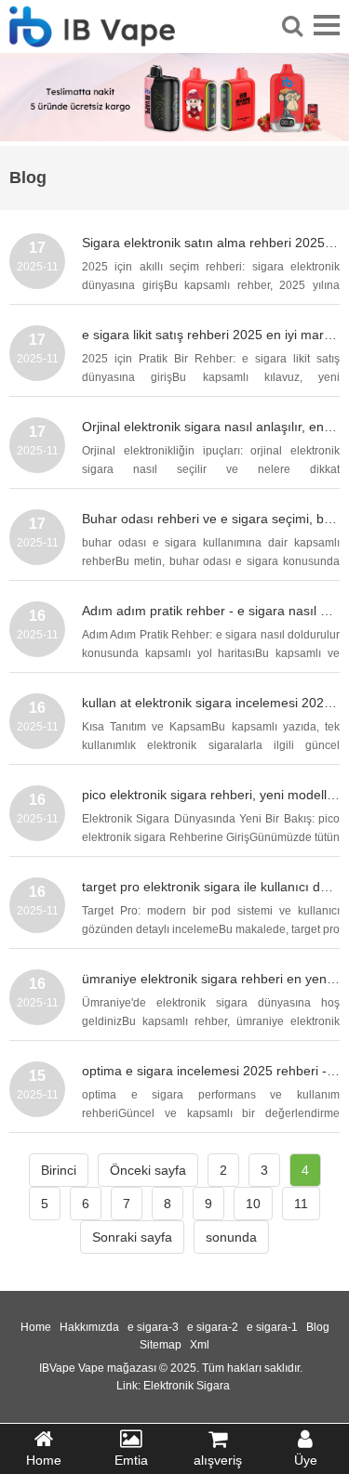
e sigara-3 (153, 1327)
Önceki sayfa (148, 1170)
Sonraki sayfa (132, 1237)
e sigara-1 (272, 1327)
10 (253, 1203)
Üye (305, 1460)
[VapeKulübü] (92, 36)
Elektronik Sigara (186, 1385)
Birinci (58, 1170)
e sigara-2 (212, 1327)
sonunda (231, 1237)
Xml (199, 1344)
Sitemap (160, 1344)
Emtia (131, 1460)
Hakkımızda (89, 1327)
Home (35, 1327)
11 (301, 1203)
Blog (317, 1327)
